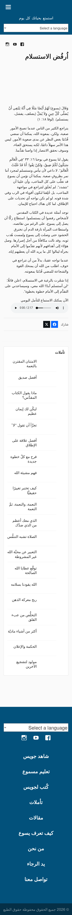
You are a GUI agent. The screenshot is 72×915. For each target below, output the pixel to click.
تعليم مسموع (36, 771)
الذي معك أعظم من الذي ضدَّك (24, 522)
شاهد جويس (36, 755)
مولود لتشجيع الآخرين (26, 664)
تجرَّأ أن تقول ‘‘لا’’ (24, 424)
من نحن (36, 848)
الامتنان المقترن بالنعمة (25, 363)
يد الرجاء (36, 863)
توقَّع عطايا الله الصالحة (26, 570)
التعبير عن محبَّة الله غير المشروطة (22, 554)
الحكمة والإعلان (25, 646)
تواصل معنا (36, 879)
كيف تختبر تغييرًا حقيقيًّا (25, 490)
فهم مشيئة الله (25, 472)
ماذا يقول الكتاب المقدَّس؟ (24, 395)
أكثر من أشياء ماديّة (22, 630)
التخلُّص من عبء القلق (24, 617)
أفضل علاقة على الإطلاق (24, 442)
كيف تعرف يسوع (36, 832)
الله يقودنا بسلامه (24, 584)
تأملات (36, 801)
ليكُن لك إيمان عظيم (26, 411)
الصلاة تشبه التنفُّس (22, 536)
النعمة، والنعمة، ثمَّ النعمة (23, 506)
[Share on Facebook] (54, 324)
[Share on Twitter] (46, 324)
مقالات (36, 817)
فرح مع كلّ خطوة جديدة (23, 459)
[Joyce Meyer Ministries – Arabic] (49, 7)
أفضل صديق (27, 377)
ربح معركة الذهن (24, 599)
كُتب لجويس (36, 786)
